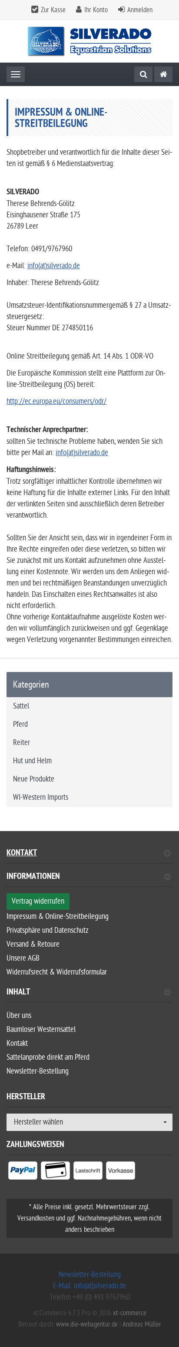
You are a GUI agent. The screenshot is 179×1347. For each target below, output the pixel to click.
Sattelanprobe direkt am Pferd (48, 1057)
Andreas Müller (142, 1324)
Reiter (21, 742)
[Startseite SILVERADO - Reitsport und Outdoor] (89, 41)
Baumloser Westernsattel (41, 1029)
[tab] (89, 880)
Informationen (33, 877)
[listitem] (23, 1172)
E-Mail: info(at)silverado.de (89, 1285)
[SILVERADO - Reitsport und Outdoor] (163, 74)
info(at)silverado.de (53, 265)
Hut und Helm (32, 760)
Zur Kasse (53, 10)
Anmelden (139, 10)
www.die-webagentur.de (87, 1324)
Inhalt (18, 993)
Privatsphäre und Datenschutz (48, 930)
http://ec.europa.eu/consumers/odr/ (56, 401)
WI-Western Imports (40, 797)
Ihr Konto (96, 10)
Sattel (21, 706)
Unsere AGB (23, 958)
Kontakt (22, 853)
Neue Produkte (33, 779)
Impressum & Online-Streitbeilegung (58, 916)
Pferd (20, 724)
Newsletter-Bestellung (38, 1071)
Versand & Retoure (33, 944)
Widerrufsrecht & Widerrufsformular (57, 972)
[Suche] (143, 74)
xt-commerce (129, 1313)
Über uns (19, 1015)
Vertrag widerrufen (38, 901)
